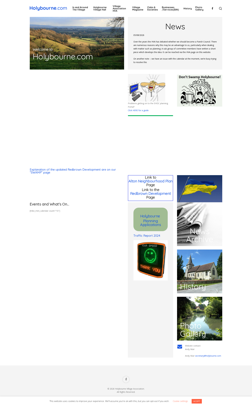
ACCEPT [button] (196, 401)
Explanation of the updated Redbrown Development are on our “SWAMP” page (73, 171)
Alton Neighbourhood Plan (150, 181)
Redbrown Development (150, 193)
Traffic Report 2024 (146, 235)
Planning (150, 220)
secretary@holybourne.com (208, 355)
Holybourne (150, 216)
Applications (150, 224)
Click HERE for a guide (138, 110)
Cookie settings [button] (180, 401)
